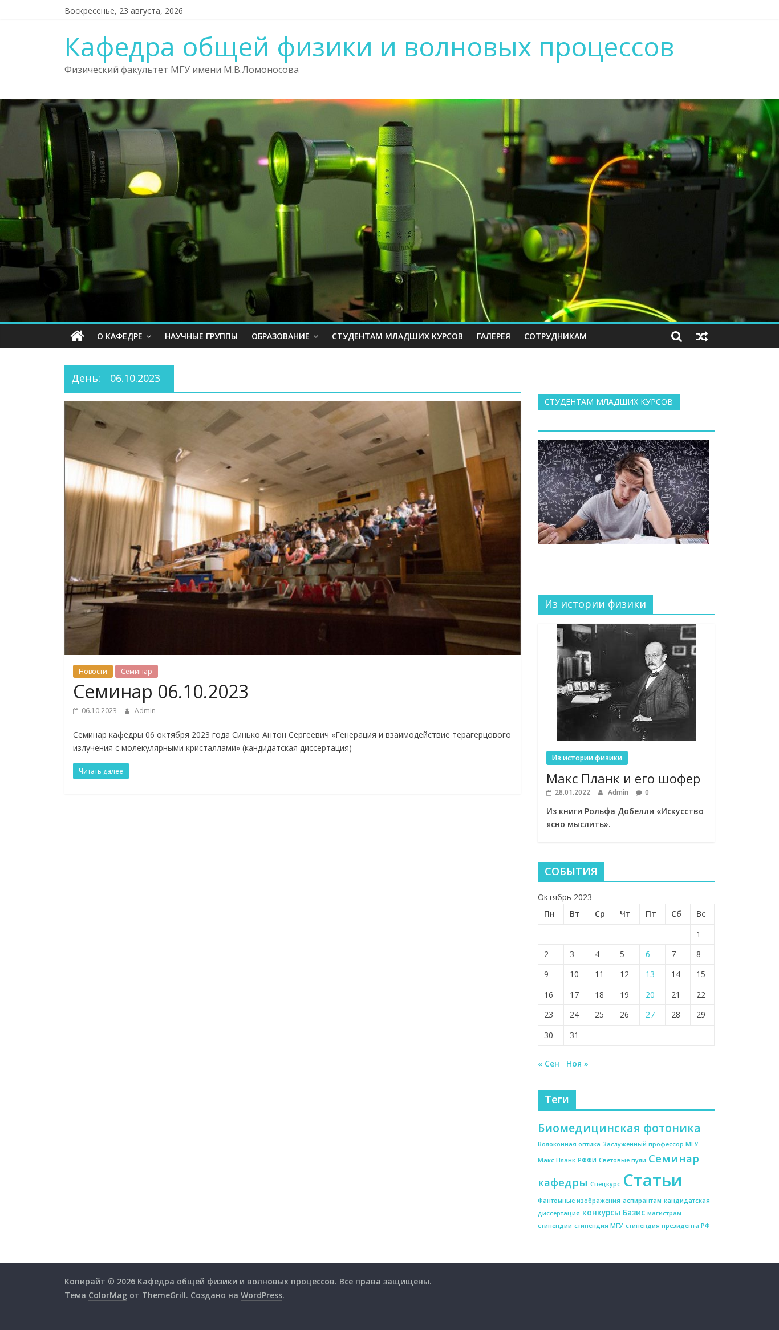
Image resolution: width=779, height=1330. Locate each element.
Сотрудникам (555, 336)
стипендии (555, 1226)
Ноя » (577, 1063)
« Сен (548, 1063)
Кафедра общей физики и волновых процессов (369, 46)
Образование (280, 336)
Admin (145, 710)
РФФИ (587, 1160)
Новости (93, 671)
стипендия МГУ (598, 1226)
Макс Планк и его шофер (623, 778)
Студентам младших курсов (397, 336)
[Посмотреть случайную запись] (702, 336)
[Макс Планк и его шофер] (626, 629)
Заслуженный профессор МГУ (651, 1144)
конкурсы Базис (613, 1212)
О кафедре (120, 336)
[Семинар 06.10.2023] (292, 408)
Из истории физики (587, 758)
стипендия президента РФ (668, 1226)
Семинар (136, 671)
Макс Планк (556, 1160)
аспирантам (642, 1201)
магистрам (664, 1213)
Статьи (652, 1180)
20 (650, 994)
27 (650, 1014)
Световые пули (622, 1160)
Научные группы (201, 336)
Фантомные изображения (579, 1201)
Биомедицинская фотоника (619, 1128)
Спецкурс (605, 1184)
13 (650, 974)
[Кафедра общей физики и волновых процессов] (77, 336)
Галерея (493, 336)
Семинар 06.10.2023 (161, 691)
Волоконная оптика (569, 1144)
